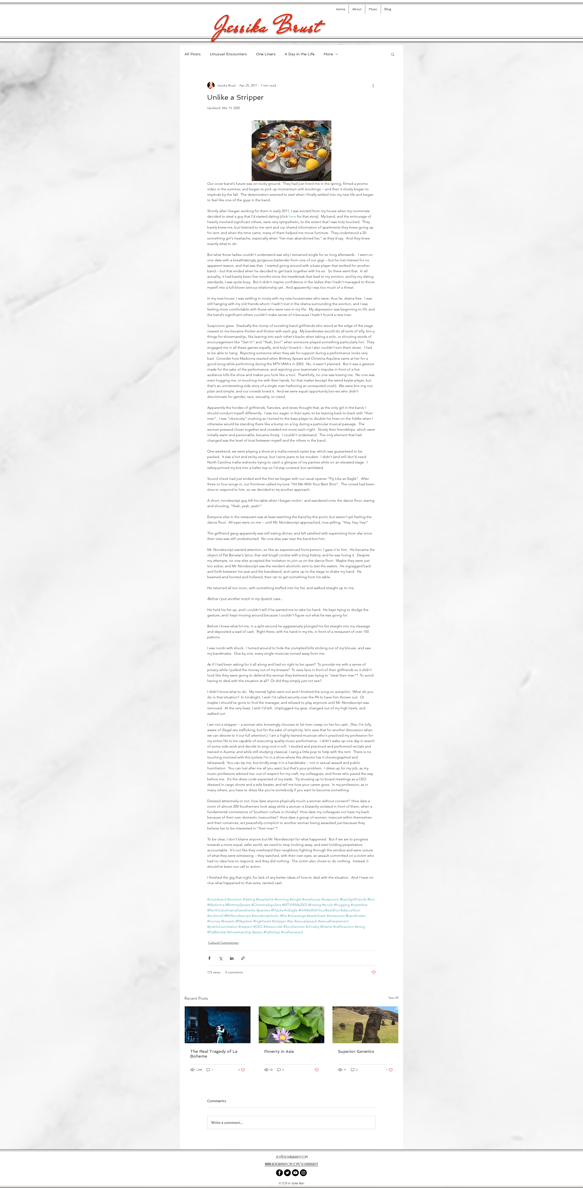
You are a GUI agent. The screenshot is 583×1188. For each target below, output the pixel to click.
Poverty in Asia (279, 1051)
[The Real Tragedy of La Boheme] (218, 1024)
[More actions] (373, 85)
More (328, 54)
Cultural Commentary (223, 943)
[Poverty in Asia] (292, 1024)
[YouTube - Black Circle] (295, 1172)
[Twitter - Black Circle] (287, 1172)
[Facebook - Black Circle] (279, 1172)
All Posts (192, 54)
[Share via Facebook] (209, 958)
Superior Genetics (356, 1051)
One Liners (266, 54)
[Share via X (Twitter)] (220, 958)
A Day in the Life (300, 54)
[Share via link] (243, 958)
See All (394, 998)
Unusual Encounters (228, 54)
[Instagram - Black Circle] (303, 1172)
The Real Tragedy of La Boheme (213, 1053)
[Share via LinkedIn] (232, 958)
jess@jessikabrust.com (292, 1157)
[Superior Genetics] (365, 1024)
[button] (393, 54)
